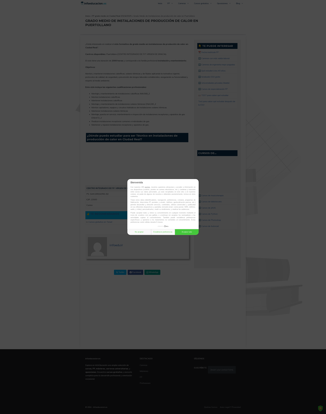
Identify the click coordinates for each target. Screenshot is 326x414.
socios (147, 187)
